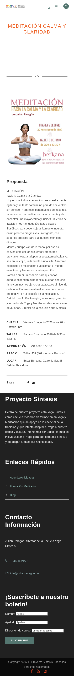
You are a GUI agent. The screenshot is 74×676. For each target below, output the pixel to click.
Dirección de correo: (18, 630)
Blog (13, 495)
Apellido (10, 622)
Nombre (10, 613)
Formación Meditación (23, 486)
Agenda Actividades (22, 477)
